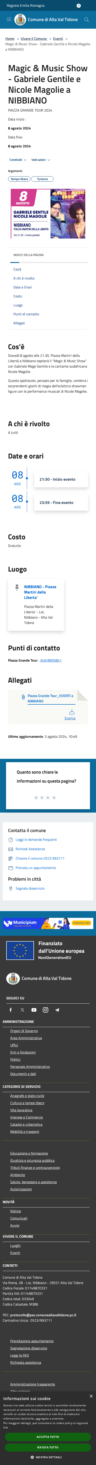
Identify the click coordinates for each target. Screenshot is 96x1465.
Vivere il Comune (34, 38)
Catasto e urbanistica (26, 1124)
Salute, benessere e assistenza (33, 1182)
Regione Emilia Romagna (25, 5)
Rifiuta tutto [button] (47, 1447)
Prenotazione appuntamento (32, 1341)
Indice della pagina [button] (28, 254)
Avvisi (14, 1225)
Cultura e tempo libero (27, 1103)
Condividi (16, 159)
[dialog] (48, 1428)
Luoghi (15, 1245)
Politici (15, 1059)
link (5, 1427)
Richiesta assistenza (25, 1362)
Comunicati (18, 1218)
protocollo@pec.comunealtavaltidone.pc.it (43, 1315)
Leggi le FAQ (19, 1355)
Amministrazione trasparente (32, 1384)
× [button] (91, 1396)
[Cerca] (86, 19)
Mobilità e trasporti (24, 1131)
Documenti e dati (23, 1073)
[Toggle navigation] (9, 19)
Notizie (15, 1211)
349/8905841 (51, 660)
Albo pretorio (20, 1391)
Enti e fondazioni (23, 1052)
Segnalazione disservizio (28, 1348)
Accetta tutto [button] (48, 1437)
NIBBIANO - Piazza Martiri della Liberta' (40, 592)
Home (9, 38)
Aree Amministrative (26, 1038)
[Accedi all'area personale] (78, 5)
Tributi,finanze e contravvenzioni (35, 1167)
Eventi (58, 38)
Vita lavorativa (21, 1110)
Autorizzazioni (21, 1189)
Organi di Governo (24, 1030)
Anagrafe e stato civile (27, 1095)
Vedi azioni (38, 159)
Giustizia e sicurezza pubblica (32, 1160)
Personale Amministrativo (30, 1066)
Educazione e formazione (29, 1153)
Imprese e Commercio (26, 1117)
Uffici (14, 1045)
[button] (48, 1457)
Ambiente (17, 1174)
